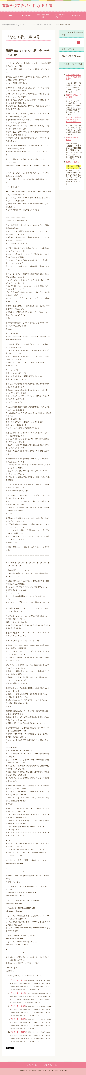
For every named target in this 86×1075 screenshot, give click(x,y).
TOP (17, 25)
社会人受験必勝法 (43, 16)
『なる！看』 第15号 (18, 993)
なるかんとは (32, 1065)
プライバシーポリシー (52, 1065)
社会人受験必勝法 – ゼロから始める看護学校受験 (73, 77)
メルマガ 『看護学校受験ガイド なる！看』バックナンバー (73, 119)
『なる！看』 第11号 (18, 1019)
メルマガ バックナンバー (59, 16)
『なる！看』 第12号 (18, 1006)
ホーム (9, 16)
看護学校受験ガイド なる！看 (27, 5)
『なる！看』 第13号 (18, 980)
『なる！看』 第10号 (18, 1032)
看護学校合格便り (72, 162)
